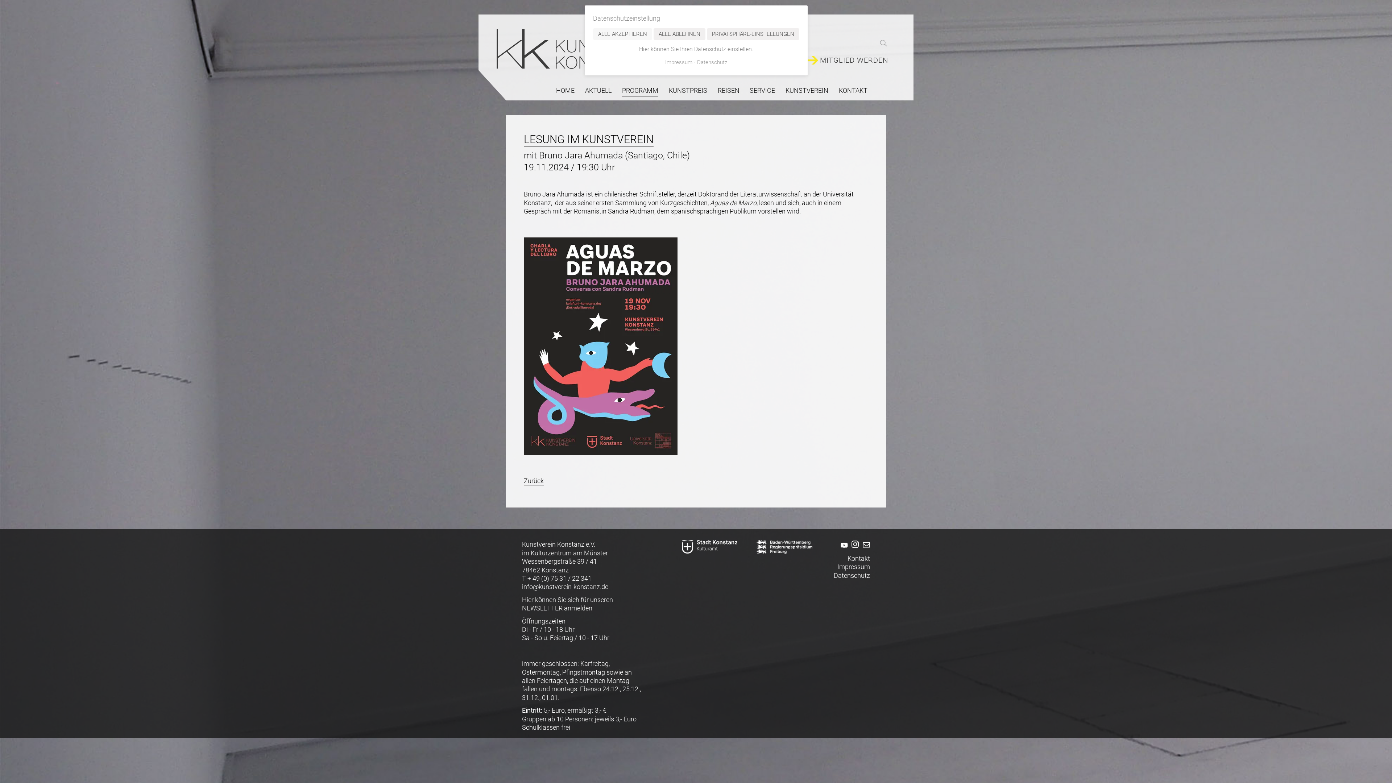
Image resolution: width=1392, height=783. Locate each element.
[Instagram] (854, 550)
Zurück (534, 481)
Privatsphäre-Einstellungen (753, 34)
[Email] (865, 550)
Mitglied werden (854, 60)
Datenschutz (852, 575)
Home (565, 90)
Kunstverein (807, 90)
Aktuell (598, 90)
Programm (640, 90)
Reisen (729, 90)
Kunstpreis (688, 90)
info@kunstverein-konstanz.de (565, 587)
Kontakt (853, 90)
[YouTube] (843, 550)
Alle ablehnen (679, 34)
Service (762, 90)
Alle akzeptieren (622, 34)
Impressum (853, 567)
